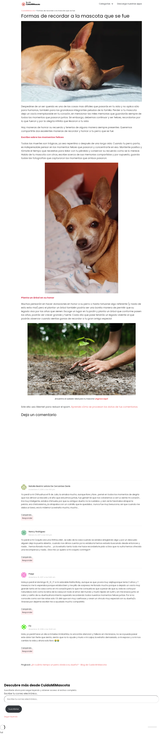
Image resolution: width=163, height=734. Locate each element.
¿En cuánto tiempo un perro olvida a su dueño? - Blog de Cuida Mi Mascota (69, 664)
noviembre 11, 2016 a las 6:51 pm (42, 489)
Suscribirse (13, 709)
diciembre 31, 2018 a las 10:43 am (42, 629)
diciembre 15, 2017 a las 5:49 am (42, 577)
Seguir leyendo (11, 716)
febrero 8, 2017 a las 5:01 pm (40, 535)
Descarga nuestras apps (129, 3)
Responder (27, 518)
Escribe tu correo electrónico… (21, 693)
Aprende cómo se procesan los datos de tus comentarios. (104, 406)
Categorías (104, 3)
